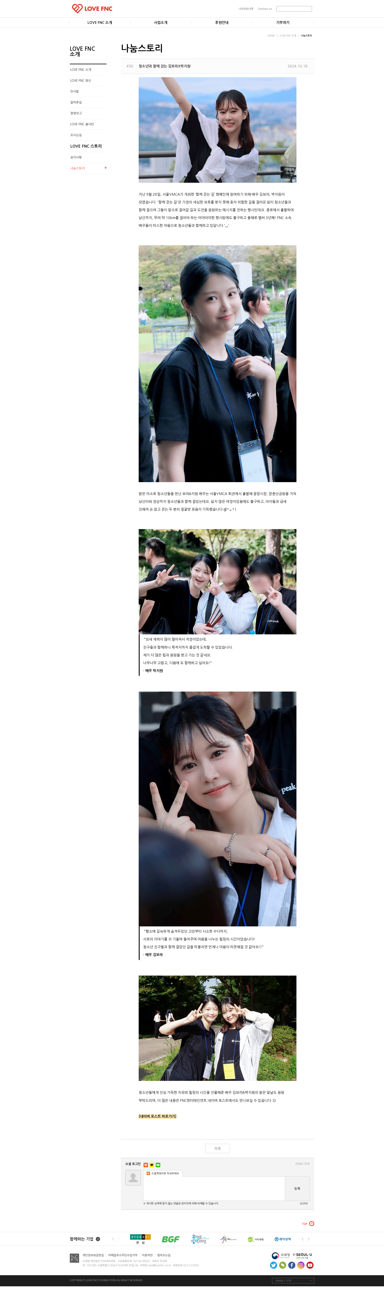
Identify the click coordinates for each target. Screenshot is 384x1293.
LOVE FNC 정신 (80, 80)
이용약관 (148, 1255)
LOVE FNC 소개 (288, 36)
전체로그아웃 (302, 1164)
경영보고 (76, 113)
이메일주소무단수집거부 (124, 1255)
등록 (297, 1188)
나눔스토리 (306, 36)
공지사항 (76, 157)
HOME (272, 36)
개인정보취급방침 (94, 1255)
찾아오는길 (163, 1255)
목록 (217, 1148)
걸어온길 (76, 102)
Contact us (265, 8)
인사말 (74, 91)
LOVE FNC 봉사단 (82, 124)
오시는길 (76, 135)
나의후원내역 (246, 8)
